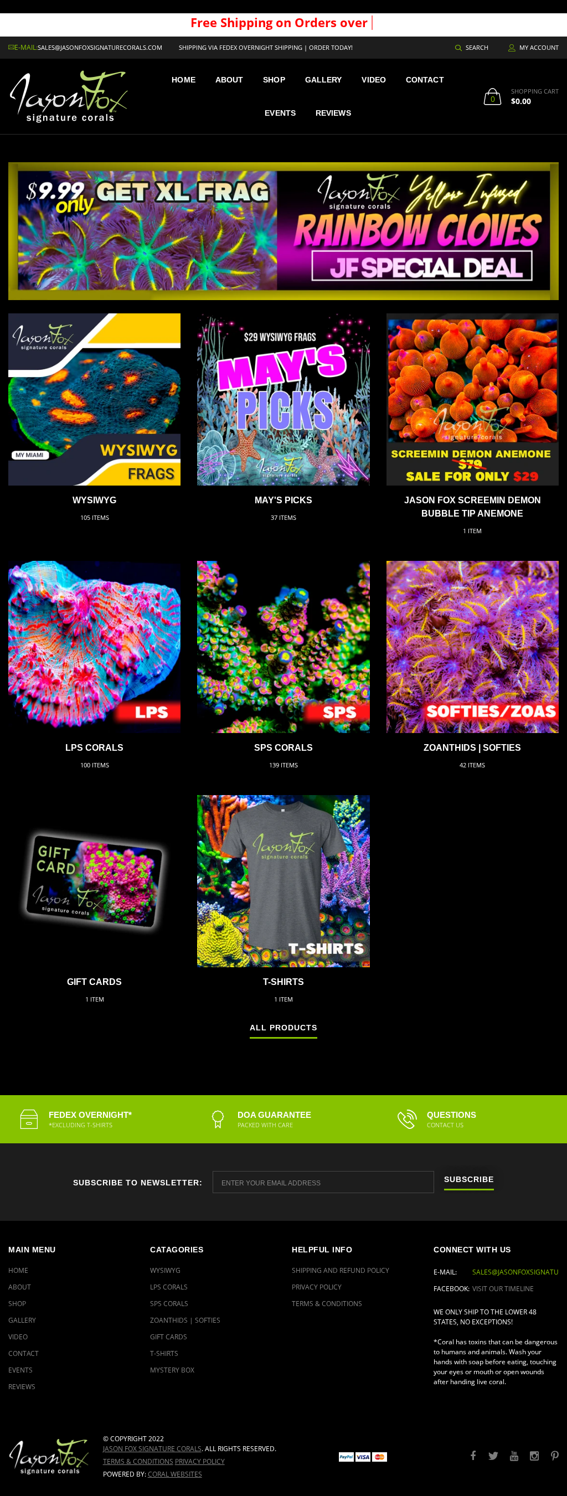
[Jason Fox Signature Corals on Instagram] (534, 1456)
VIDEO (374, 79)
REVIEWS (333, 113)
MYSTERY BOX (172, 1370)
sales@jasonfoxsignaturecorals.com (100, 47)
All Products (283, 1028)
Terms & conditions (138, 1461)
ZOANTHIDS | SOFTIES (472, 747)
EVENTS (280, 113)
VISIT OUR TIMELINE (503, 1288)
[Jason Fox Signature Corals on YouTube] (513, 1456)
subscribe (469, 1179)
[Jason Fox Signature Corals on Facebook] (472, 1456)
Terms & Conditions (327, 1303)
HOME (183, 79)
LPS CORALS (94, 747)
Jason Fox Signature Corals (152, 1448)
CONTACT (425, 79)
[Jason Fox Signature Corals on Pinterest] (554, 1456)
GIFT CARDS (94, 982)
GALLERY (323, 79)
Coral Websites (175, 1474)
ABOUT (229, 79)
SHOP (274, 79)
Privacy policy (200, 1461)
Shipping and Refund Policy (340, 1270)
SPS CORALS (283, 747)
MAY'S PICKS (283, 500)
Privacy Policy (317, 1287)
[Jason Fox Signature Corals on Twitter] (493, 1456)
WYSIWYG (94, 500)
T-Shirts (283, 982)
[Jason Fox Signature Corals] (47, 1456)
